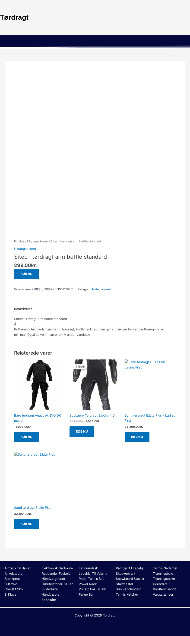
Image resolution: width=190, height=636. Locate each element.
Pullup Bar (86, 594)
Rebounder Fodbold (56, 573)
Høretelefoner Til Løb (57, 584)
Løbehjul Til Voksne (93, 573)
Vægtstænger (163, 594)
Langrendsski (88, 568)
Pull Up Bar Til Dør (92, 589)
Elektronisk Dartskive (57, 568)
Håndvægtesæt (53, 579)
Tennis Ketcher (127, 594)
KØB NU (26, 274)
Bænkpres (12, 579)
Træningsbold (163, 573)
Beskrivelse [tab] (23, 309)
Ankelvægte (13, 573)
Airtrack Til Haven (18, 568)
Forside (19, 241)
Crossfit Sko (14, 589)
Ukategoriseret (37, 241)
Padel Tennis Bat (91, 579)
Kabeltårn (49, 600)
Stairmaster (124, 584)
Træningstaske (164, 579)
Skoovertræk (125, 573)
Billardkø (11, 584)
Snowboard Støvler (130, 579)
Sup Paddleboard (128, 589)
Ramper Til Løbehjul (130, 568)
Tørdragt (109, 615)
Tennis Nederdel (165, 568)
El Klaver (11, 594)
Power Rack (88, 584)
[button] (95, 41)
